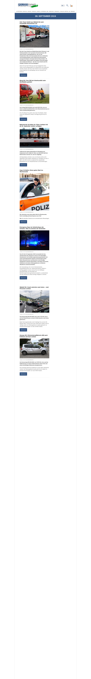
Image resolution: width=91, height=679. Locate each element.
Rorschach (51, 11)
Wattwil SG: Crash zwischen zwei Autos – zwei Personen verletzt (34, 287)
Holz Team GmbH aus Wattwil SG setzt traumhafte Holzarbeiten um (32, 22)
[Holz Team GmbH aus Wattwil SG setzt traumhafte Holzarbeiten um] (34, 36)
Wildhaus (73, 11)
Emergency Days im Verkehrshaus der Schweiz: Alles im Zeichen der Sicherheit (32, 227)
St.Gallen (62, 11)
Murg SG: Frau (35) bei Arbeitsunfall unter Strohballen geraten (33, 81)
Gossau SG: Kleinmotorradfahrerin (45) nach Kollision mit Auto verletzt (34, 335)
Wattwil (66, 11)
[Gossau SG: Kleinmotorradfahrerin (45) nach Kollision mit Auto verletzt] (34, 348)
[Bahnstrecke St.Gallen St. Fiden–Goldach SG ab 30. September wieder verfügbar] (34, 138)
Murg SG (39, 11)
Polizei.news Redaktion (29, 149)
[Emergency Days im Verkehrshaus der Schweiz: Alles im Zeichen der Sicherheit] (34, 240)
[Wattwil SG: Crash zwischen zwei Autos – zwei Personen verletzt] (34, 301)
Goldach (29, 11)
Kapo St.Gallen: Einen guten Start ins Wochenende (31, 170)
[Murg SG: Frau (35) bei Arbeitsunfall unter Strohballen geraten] (34, 94)
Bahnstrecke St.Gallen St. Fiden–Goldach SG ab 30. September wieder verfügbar (34, 125)
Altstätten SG (19, 11)
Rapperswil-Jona (44, 11)
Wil (69, 11)
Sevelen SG (56, 11)
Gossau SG (34, 11)
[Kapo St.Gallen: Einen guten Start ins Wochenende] (34, 192)
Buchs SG (25, 11)
